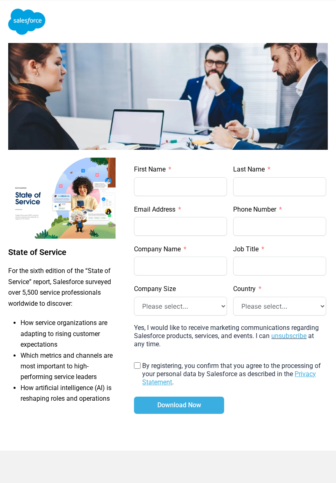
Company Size (155, 289)
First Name (150, 169)
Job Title (246, 249)
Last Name (249, 169)
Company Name (157, 249)
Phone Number (254, 209)
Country (244, 289)
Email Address (154, 209)
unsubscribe (288, 336)
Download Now (179, 405)
